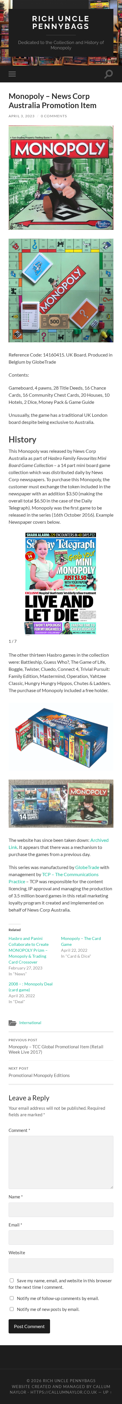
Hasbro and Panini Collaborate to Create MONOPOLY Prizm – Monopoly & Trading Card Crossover (29, 950)
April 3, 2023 (22, 116)
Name (16, 1196)
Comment (19, 1130)
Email (15, 1224)
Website (17, 1252)
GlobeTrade (87, 867)
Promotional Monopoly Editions (39, 1072)
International (30, 1022)
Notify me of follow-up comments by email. (58, 1298)
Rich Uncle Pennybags (61, 22)
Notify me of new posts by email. (48, 1309)
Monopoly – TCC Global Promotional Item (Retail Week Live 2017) (56, 1046)
